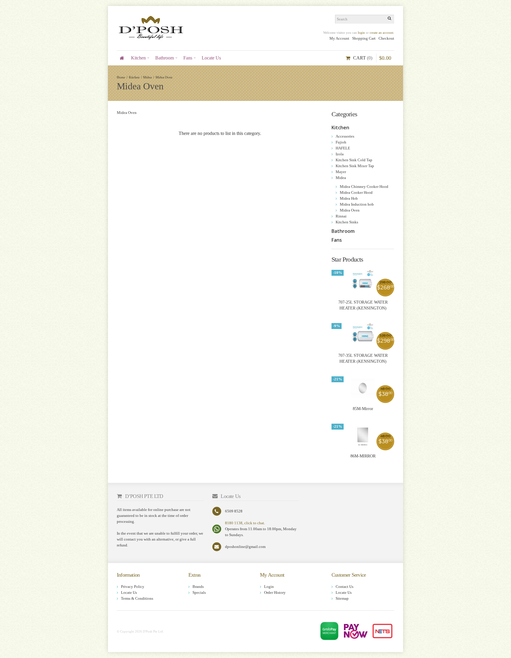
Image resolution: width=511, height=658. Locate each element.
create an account (381, 32)
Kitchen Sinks (347, 222)
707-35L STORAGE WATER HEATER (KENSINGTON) (363, 358)
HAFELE (343, 148)
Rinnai (341, 216)
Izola (340, 154)
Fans (336, 240)
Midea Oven (164, 77)
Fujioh (341, 142)
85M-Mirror (363, 409)
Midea (147, 77)
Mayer (341, 172)
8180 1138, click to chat (244, 523)
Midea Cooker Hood (356, 192)
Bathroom (343, 231)
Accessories (345, 136)
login (361, 32)
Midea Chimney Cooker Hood (364, 186)
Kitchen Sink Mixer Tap (355, 166)
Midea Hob (349, 198)
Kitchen (134, 77)
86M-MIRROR (363, 456)
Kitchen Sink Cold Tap (354, 160)
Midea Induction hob (357, 204)
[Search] (389, 19)
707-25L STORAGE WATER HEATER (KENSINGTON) (363, 305)
